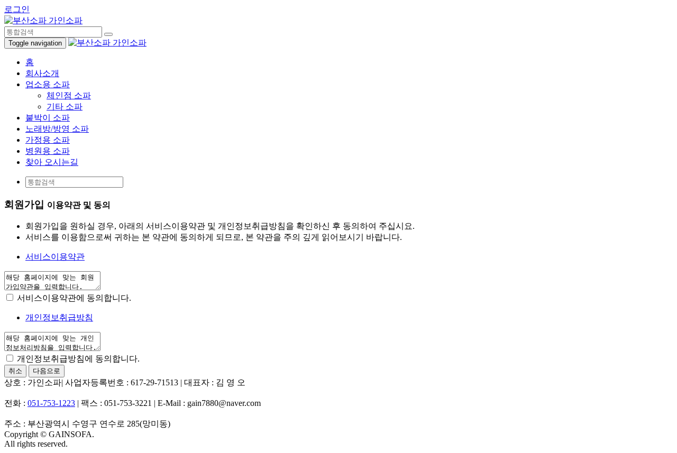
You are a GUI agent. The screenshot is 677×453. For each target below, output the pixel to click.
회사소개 (42, 73)
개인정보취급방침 (59, 317)
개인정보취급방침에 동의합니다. (77, 358)
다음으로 (46, 371)
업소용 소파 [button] (47, 84)
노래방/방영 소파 (57, 128)
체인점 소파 (69, 95)
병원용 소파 (47, 150)
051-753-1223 (51, 403)
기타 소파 (65, 106)
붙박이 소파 (47, 117)
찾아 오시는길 (51, 162)
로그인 (17, 9)
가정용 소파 (47, 139)
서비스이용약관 (55, 256)
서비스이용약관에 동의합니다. (73, 297)
